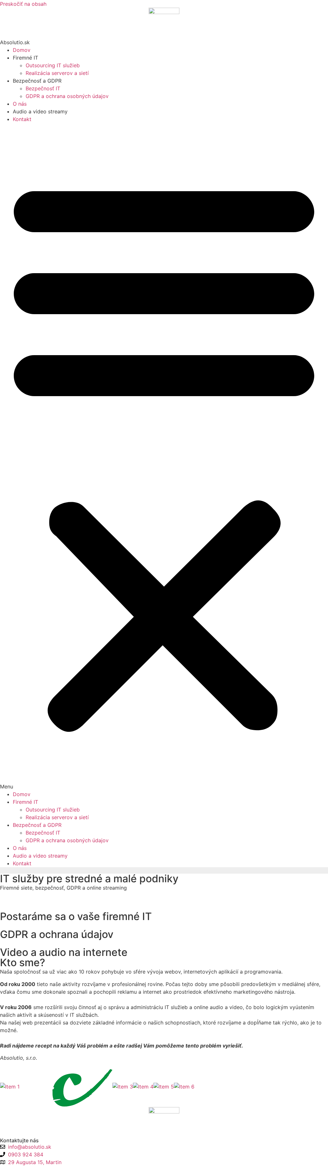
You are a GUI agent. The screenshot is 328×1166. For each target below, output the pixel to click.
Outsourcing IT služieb (53, 65)
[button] (164, 456)
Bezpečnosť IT (43, 88)
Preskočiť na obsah (23, 4)
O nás (20, 104)
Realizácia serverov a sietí (57, 73)
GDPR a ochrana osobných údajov (67, 96)
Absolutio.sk (15, 42)
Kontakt (22, 119)
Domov (21, 50)
